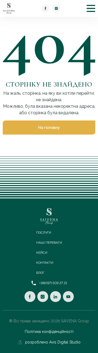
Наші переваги (49, 242)
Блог (40, 273)
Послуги (43, 232)
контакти (44, 263)
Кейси (41, 253)
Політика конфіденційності (49, 331)
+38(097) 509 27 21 (53, 283)
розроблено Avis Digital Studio (53, 342)
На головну (49, 127)
